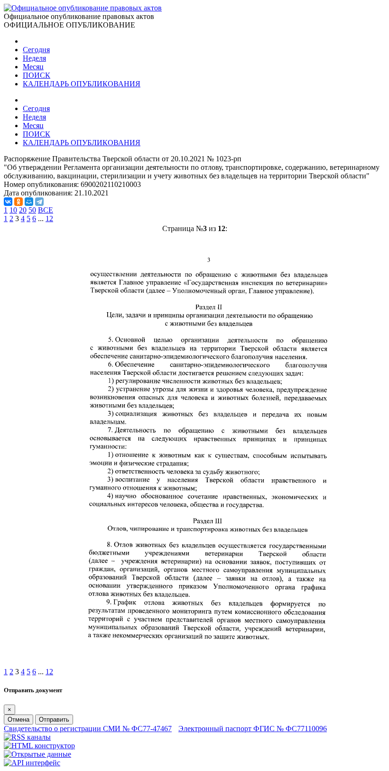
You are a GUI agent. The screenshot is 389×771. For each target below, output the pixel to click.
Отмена (18, 719)
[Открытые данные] (37, 754)
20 (23, 210)
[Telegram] (39, 201)
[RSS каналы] (27, 737)
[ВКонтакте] (8, 201)
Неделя (34, 58)
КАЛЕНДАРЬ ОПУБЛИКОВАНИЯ (81, 84)
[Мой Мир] (29, 201)
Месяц (33, 67)
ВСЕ (45, 210)
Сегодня (36, 50)
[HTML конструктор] (39, 746)
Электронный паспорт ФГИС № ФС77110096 (252, 729)
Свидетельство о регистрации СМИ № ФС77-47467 (88, 729)
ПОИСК (36, 75)
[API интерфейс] (32, 763)
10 (13, 210)
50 (32, 210)
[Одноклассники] (18, 201)
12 (49, 218)
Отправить (54, 719)
